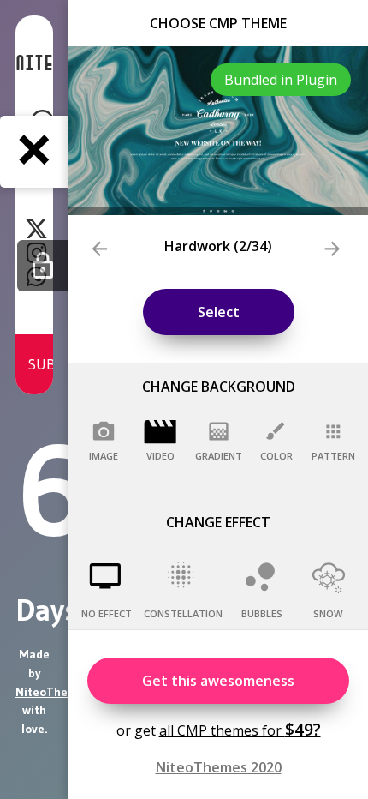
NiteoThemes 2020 (219, 767)
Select (219, 312)
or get (218, 729)
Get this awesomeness (218, 680)
